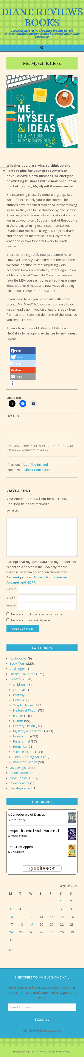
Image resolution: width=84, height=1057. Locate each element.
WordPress (64, 1051)
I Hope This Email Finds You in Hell (33, 830)
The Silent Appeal (20, 846)
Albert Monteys (18, 819)
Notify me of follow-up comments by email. (37, 614)
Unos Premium (37, 1051)
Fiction (17, 700)
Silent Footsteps (37, 469)
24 (11, 932)
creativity (31, 449)
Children (19, 684)
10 (11, 916)
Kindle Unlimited (22, 772)
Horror (18, 715)
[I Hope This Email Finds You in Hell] (72, 830)
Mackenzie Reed (19, 835)
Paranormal (21, 741)
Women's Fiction (25, 762)
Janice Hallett (17, 851)
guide (44, 449)
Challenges (18, 668)
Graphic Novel (23, 705)
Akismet (12, 577)
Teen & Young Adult (27, 757)
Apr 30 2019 (15, 449)
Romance (20, 746)
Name (11, 589)
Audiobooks (18, 658)
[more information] (12, 383)
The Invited (39, 464)
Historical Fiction (25, 710)
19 (31, 924)
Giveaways (18, 767)
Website (11, 606)
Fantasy (19, 695)
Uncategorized (21, 788)
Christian (19, 689)
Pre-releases (19, 783)
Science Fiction (23, 751)
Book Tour (17, 663)
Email (10, 597)
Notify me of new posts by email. (31, 620)
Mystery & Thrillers (27, 731)
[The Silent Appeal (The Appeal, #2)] (72, 846)
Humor (18, 720)
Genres (15, 679)
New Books (18, 778)
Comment (11, 512)
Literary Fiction (24, 726)
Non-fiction (47, 446)
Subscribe (42, 1019)
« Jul (9, 949)
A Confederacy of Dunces (26, 814)
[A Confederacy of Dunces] (72, 814)
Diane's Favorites (22, 674)
